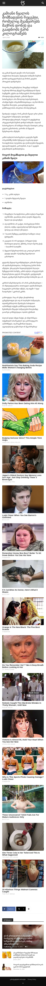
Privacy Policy (32, 979)
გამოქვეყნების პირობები (18, 979)
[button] (3, 3)
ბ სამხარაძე (7, 947)
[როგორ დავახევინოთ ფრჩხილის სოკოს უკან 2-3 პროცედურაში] (6, 966)
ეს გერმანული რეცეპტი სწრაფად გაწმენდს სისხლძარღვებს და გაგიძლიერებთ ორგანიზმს (25, 955)
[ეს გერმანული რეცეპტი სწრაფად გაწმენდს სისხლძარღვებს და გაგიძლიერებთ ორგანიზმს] (6, 955)
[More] (28, 909)
